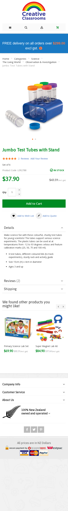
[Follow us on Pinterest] (41, 428)
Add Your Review (39, 158)
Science (35, 58)
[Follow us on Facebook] (27, 428)
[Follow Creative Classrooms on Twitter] (34, 428)
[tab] (34, 228)
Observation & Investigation (41, 62)
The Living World (11, 62)
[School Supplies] (34, 11)
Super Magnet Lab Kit (47, 346)
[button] (32, 139)
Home (6, 58)
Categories (20, 58)
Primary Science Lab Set (16, 346)
